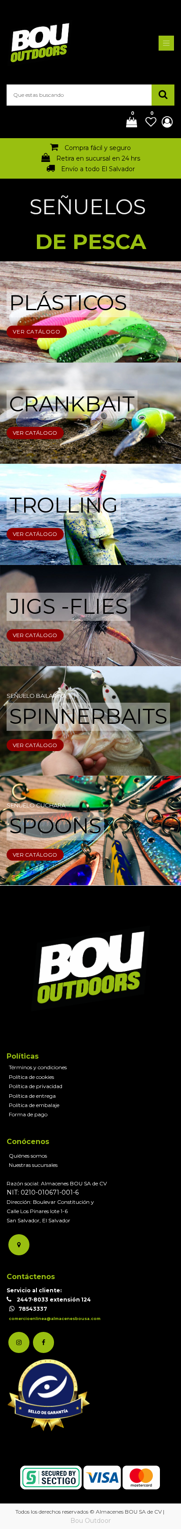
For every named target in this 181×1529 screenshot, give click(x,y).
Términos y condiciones (38, 1067)
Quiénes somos (28, 1155)
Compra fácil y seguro (98, 148)
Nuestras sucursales (33, 1165)
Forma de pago (28, 1114)
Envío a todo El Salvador (98, 169)
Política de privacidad (35, 1086)
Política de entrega (32, 1096)
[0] (128, 123)
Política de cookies (31, 1077)
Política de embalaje (34, 1105)
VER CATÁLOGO (36, 331)
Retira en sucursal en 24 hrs (98, 158)
